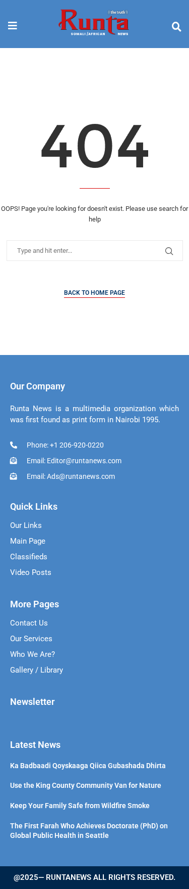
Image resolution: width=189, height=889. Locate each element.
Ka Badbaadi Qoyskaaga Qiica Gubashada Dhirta (88, 766)
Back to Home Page (94, 292)
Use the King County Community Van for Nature (85, 785)
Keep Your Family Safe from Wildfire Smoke (80, 806)
